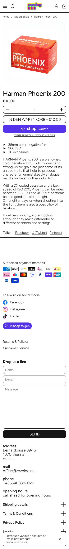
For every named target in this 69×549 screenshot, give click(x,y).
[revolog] (34, 6)
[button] (13, 6)
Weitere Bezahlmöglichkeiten (34, 135)
